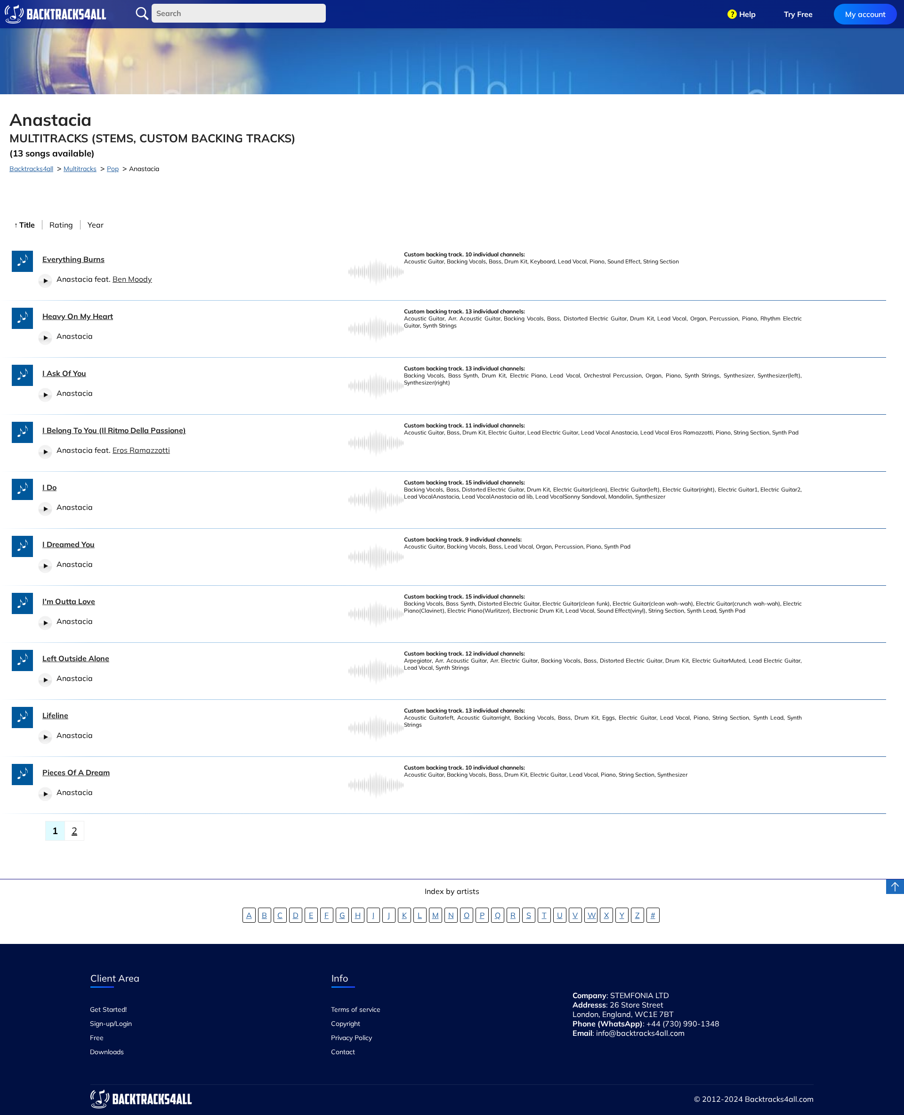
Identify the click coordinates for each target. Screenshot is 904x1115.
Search (142, 13)
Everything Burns (73, 259)
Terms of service (355, 1009)
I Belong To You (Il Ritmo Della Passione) (114, 430)
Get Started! (108, 1009)
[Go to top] (895, 886)
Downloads (107, 1052)
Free (97, 1037)
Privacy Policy (351, 1037)
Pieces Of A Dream (76, 772)
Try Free (798, 14)
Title (27, 225)
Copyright (345, 1023)
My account (865, 14)
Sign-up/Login (111, 1023)
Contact (343, 1052)
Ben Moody (132, 279)
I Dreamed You (68, 544)
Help (747, 14)
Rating (61, 225)
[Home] (55, 14)
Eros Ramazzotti (141, 450)
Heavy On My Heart (77, 316)
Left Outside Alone (75, 658)
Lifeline (55, 715)
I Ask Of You (64, 373)
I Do (49, 487)
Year (96, 225)
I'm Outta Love (68, 601)
